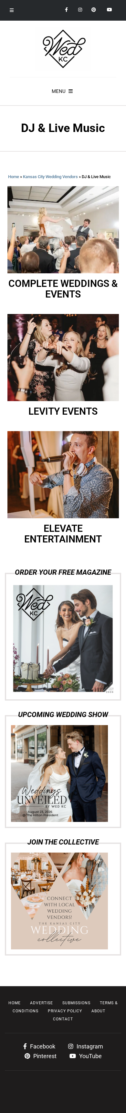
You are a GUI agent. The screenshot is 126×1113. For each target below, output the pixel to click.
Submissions (76, 1003)
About (98, 1011)
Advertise (41, 1003)
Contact (63, 1019)
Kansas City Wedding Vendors (50, 176)
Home (13, 176)
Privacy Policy (65, 1011)
